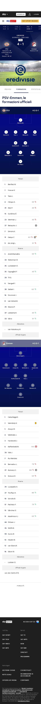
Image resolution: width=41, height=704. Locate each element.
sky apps (23, 639)
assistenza (11, 693)
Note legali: (6, 665)
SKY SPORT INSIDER (30, 21)
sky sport (6, 635)
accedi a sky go (29, 622)
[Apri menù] (3, 21)
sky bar (23, 648)
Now (22, 644)
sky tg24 (5, 639)
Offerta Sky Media (9, 680)
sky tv (22, 635)
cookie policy (25, 670)
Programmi (24, 656)
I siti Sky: (5, 630)
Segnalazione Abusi (24, 701)
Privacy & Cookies (15, 690)
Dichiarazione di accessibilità (26, 675)
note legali (6, 674)
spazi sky (24, 652)
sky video (6, 644)
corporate (24, 680)
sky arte (5, 648)
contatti (18, 693)
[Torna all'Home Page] (11, 21)
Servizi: (22, 630)
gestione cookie (8, 670)
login (36, 14)
